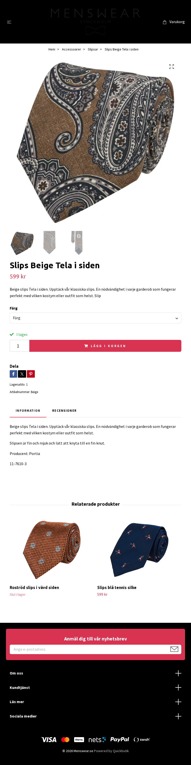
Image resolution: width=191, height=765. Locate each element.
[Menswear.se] (95, 22)
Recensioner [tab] (64, 410)
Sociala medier (23, 716)
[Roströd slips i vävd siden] (52, 550)
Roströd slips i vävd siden (34, 587)
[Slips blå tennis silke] (139, 550)
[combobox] (95, 318)
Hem (51, 49)
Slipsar (93, 49)
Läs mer (17, 701)
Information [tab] (28, 410)
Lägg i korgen (108, 346)
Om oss (16, 673)
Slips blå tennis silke (117, 587)
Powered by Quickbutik (111, 751)
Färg (14, 308)
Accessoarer (71, 49)
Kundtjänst (20, 687)
